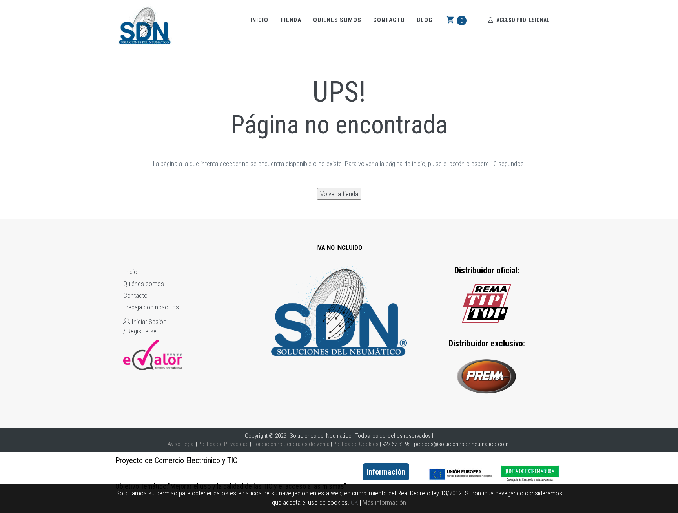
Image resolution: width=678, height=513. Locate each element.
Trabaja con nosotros (151, 307)
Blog (424, 20)
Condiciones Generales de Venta (291, 444)
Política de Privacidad (223, 444)
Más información (384, 502)
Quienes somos (337, 20)
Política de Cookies (356, 444)
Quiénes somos (143, 283)
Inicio (259, 20)
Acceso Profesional (522, 20)
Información (385, 472)
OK (354, 502)
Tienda (290, 20)
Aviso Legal (181, 444)
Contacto (389, 20)
